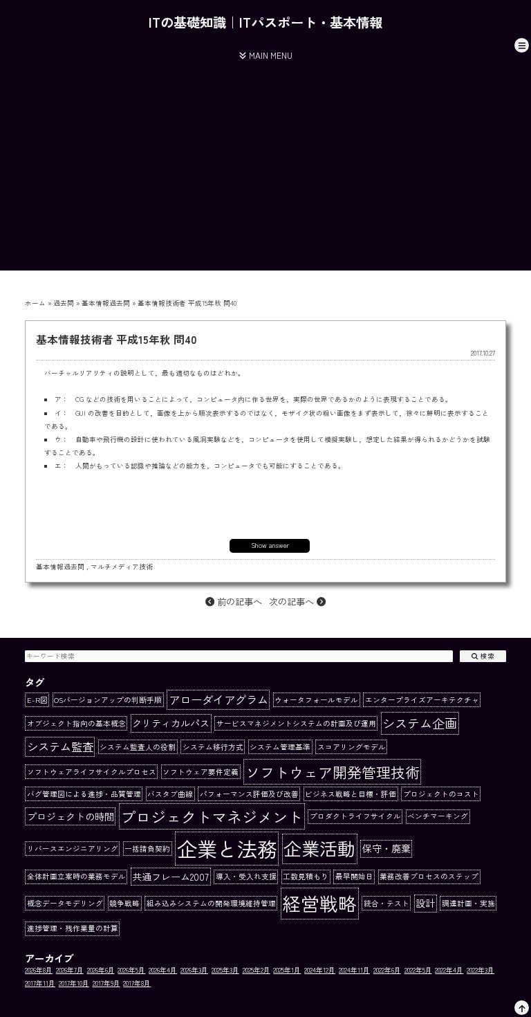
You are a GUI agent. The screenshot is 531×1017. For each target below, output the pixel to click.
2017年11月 (40, 983)
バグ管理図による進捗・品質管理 (84, 794)
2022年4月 (449, 970)
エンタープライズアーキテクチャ (422, 700)
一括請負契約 (147, 848)
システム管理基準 (280, 747)
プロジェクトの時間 (70, 816)
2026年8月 (39, 970)
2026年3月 (194, 970)
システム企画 (419, 723)
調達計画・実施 (468, 903)
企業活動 (319, 848)
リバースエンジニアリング (72, 848)
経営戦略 (319, 903)
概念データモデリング (65, 903)
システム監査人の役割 (138, 747)
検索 (486, 656)
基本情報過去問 (106, 303)
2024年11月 (354, 970)
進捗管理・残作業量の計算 (72, 928)
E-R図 (37, 700)
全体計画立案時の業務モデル (76, 876)
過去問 (63, 303)
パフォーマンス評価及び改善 (249, 794)
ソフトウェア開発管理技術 (332, 771)
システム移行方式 (213, 747)
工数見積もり (305, 876)
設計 (425, 903)
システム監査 (60, 746)
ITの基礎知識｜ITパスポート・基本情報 (265, 22)
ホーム (35, 303)
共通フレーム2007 (170, 876)
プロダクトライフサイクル (355, 816)
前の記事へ (238, 601)
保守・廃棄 (386, 848)
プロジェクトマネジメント (211, 816)
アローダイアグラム (218, 699)
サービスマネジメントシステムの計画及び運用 (296, 723)
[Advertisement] (265, 174)
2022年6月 (387, 970)
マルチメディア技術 (122, 566)
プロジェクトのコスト (441, 794)
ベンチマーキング (437, 816)
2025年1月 (287, 970)
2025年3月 (225, 970)
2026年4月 (163, 970)
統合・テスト (386, 903)
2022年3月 (480, 970)
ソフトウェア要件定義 (200, 772)
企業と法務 (227, 848)
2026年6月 (101, 970)
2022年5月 (418, 970)
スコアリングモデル (351, 747)
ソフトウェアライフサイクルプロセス (91, 772)
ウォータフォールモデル (316, 700)
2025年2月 (256, 970)
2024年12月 (319, 970)
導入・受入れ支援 (246, 876)
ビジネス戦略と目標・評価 (350, 794)
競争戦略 (124, 903)
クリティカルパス (170, 723)
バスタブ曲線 (170, 794)
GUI (80, 413)
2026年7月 (70, 970)
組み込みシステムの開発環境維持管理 (211, 903)
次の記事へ (293, 601)
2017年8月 (137, 983)
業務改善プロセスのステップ (429, 876)
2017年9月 (106, 983)
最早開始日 (354, 876)
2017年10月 (74, 983)
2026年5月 (131, 970)
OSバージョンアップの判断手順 (108, 700)
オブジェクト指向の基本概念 (76, 723)
